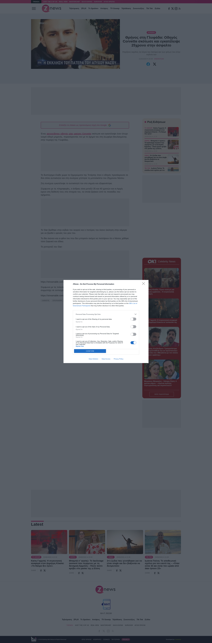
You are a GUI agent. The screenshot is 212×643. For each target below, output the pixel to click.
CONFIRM (90, 351)
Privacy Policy (118, 359)
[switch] (133, 319)
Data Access (106, 359)
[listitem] (106, 314)
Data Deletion (93, 359)
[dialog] (106, 321)
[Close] (144, 284)
